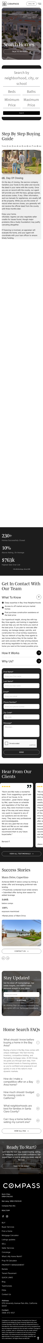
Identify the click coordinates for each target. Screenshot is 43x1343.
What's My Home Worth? (12, 1256)
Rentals (5, 1269)
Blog (3, 1282)
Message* (8, 723)
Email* (6, 692)
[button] (39, 4)
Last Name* (8, 681)
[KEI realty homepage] (13, 4)
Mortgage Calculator (10, 1235)
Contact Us (6, 1294)
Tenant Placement (9, 1273)
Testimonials (7, 1286)
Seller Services (8, 1248)
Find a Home (7, 1231)
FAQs (4, 1290)
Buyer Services (8, 1227)
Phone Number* (10, 702)
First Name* (8, 672)
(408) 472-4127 (8, 1313)
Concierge (6, 1252)
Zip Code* (8, 712)
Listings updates (8, 1239)
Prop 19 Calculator (9, 1260)
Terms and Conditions (29, 1008)
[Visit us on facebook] (3, 1216)
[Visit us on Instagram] (7, 1216)
